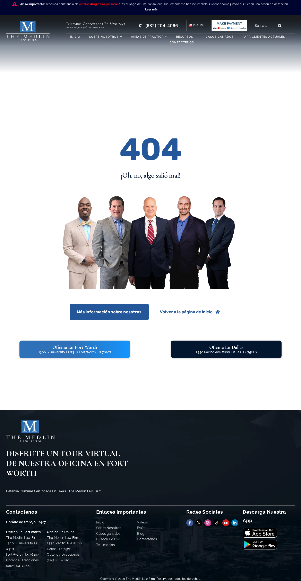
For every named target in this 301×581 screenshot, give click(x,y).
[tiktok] (216, 522)
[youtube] (225, 522)
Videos (142, 522)
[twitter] (198, 522)
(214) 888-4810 (58, 560)
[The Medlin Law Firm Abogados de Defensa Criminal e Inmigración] (30, 422)
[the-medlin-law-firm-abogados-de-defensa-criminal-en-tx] (28, 23)
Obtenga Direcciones (22, 560)
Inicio (100, 522)
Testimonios (105, 545)
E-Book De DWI (108, 539)
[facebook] (189, 522)
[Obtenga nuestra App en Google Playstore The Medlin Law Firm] (260, 541)
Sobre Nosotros (108, 528)
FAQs (141, 528)
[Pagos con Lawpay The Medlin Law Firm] (229, 21)
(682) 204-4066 (18, 566)
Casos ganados (108, 534)
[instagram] (207, 522)
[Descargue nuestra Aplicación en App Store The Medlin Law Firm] (260, 530)
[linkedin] (234, 522)
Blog (140, 534)
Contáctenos (147, 539)
